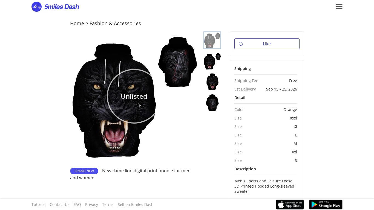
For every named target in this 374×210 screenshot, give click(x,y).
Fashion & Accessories (115, 23)
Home (77, 23)
